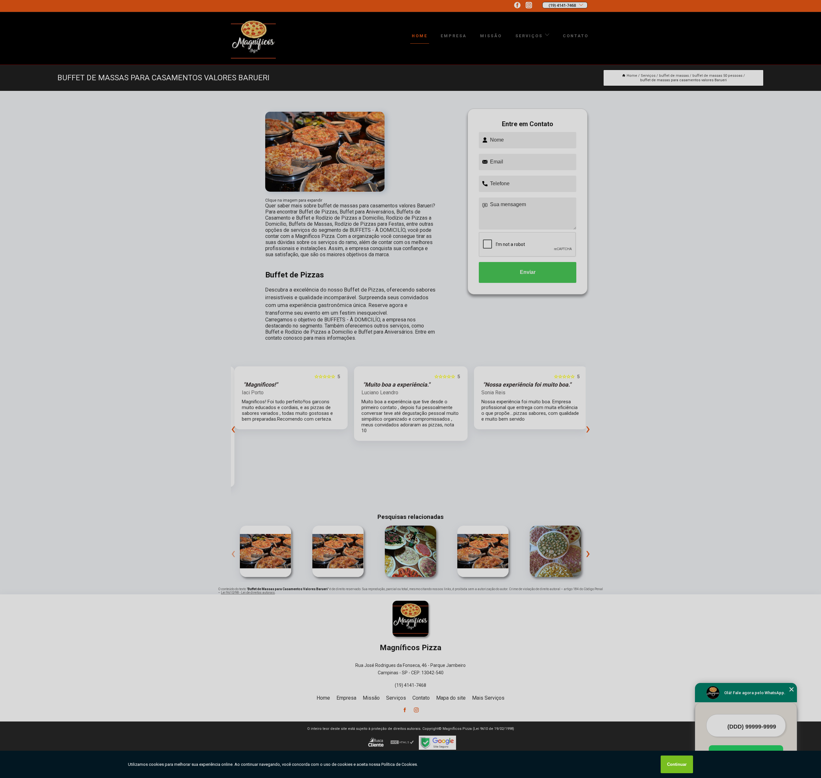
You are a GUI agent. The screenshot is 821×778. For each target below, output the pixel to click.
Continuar (677, 764)
